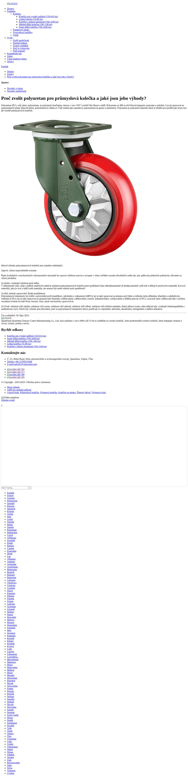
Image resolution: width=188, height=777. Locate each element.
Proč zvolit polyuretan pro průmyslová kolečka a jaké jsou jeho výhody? (40, 77)
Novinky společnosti (16, 91)
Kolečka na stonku (67, 392)
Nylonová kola (99, 392)
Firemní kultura (20, 43)
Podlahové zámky (21, 30)
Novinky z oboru (15, 88)
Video (10, 56)
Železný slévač (84, 392)
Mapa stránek (13, 387)
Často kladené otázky (17, 59)
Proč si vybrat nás (21, 48)
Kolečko (17, 14)
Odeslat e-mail (8, 400)
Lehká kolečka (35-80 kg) (31, 19)
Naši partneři (19, 51)
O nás (9, 37)
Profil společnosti (21, 40)
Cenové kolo (13, 392)
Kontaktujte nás (14, 53)
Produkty (11, 11)
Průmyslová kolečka (29, 392)
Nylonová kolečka (48, 392)
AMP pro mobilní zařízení (19, 390)
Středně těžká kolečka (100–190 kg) (35, 24)
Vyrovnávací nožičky (23, 32)
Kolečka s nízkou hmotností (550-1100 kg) (38, 22)
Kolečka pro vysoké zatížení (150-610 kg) (38, 16)
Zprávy (10, 61)
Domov (10, 8)
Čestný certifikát (20, 45)
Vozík (15, 35)
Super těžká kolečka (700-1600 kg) (35, 27)
